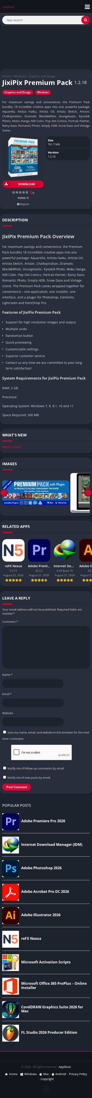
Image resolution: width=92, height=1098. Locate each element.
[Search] (85, 20)
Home (6, 76)
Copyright (47, 1079)
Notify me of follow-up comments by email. (36, 768)
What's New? (11, 447)
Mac (46, 1074)
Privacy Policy (78, 1074)
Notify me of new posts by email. (29, 778)
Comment (10, 622)
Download (26, 184)
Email (7, 694)
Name (7, 675)
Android (60, 1074)
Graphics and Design (42, 76)
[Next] (88, 493)
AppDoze (65, 1067)
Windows (19, 76)
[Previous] (4, 493)
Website (7, 713)
